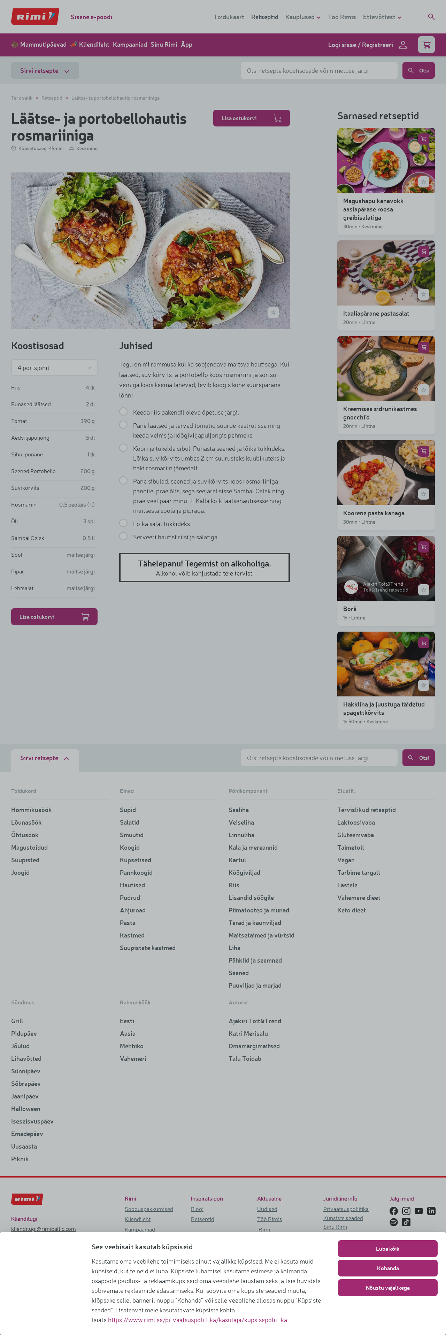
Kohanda (388, 1268)
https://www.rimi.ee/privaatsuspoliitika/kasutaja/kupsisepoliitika (197, 1320)
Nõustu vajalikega (388, 1287)
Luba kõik (388, 1248)
